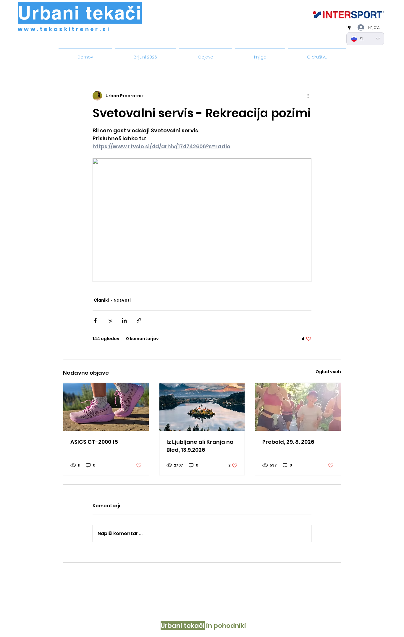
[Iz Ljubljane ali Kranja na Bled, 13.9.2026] (202, 407)
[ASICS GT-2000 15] (106, 407)
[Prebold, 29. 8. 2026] (298, 407)
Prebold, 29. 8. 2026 (288, 442)
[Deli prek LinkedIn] (124, 320)
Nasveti (122, 300)
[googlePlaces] (349, 28)
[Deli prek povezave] (139, 320)
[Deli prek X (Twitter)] (110, 320)
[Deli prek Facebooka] (95, 320)
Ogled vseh (328, 372)
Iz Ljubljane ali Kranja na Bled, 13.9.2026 (200, 446)
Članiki (101, 300)
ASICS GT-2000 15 (94, 442)
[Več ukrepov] (307, 95)
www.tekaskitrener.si (64, 29)
